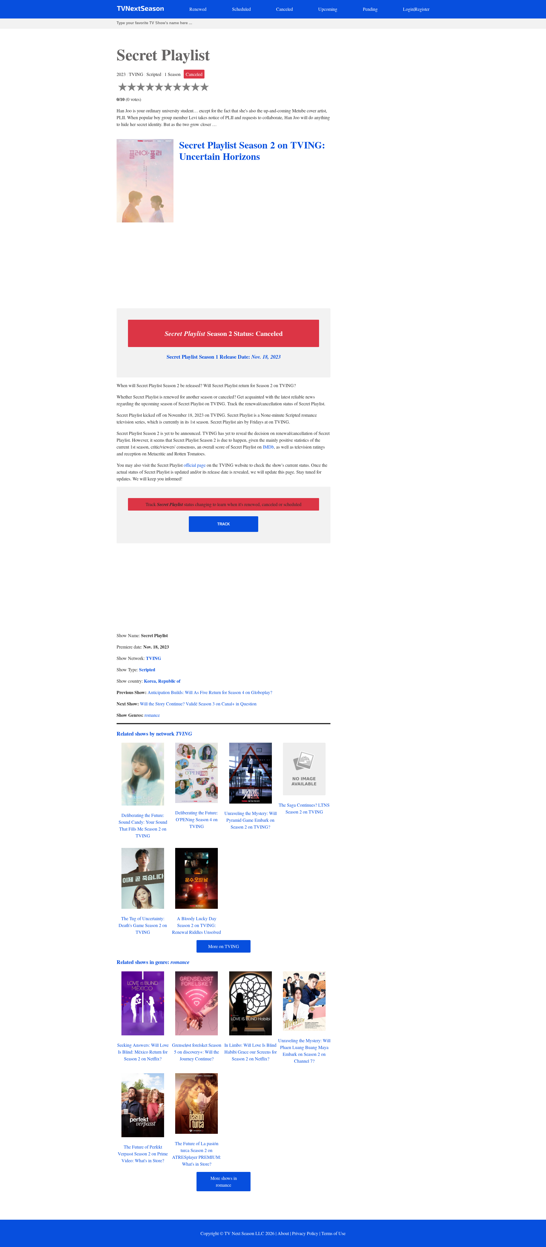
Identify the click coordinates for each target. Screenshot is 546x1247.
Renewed (197, 9)
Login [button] (408, 9)
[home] (140, 10)
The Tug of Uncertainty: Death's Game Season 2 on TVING (143, 925)
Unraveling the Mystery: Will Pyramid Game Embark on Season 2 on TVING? (250, 820)
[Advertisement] (223, 264)
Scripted (147, 669)
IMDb (268, 447)
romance (152, 715)
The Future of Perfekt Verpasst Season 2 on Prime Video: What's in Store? (143, 1153)
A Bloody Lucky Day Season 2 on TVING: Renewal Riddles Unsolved (196, 925)
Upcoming (327, 9)
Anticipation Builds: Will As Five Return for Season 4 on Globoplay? (210, 692)
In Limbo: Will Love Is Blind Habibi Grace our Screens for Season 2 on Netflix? (250, 1052)
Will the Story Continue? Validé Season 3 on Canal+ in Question (198, 704)
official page (195, 465)
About (283, 1233)
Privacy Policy (305, 1233)
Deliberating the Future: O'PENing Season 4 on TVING (196, 819)
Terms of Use (333, 1233)
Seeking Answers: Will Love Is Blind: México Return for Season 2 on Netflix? (143, 1052)
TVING (153, 658)
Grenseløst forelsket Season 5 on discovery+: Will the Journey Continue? (196, 1052)
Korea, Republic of (162, 681)
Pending (370, 9)
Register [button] (422, 9)
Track (223, 524)
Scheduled (241, 9)
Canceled (284, 9)
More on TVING (223, 946)
